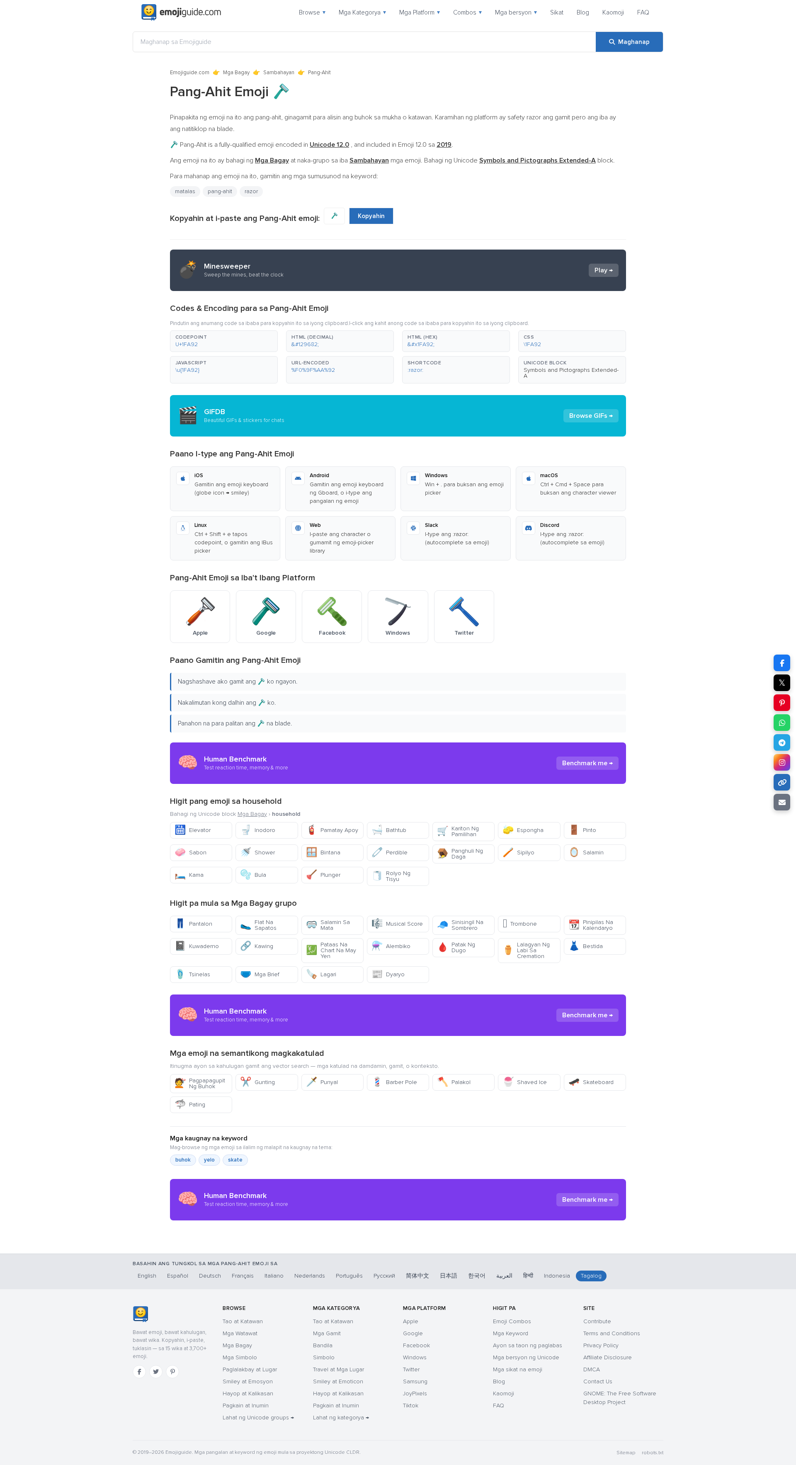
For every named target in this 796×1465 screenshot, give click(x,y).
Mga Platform (419, 12)
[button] (224, 341)
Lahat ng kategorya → (341, 1417)
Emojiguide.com (189, 72)
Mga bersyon (516, 12)
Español (177, 1275)
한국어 (476, 1275)
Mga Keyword (510, 1333)
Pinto (582, 830)
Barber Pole (394, 1082)
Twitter (411, 1369)
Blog (583, 12)
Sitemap (625, 1453)
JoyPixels (415, 1393)
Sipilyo (518, 852)
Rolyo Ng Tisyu (390, 876)
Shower (257, 852)
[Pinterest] (172, 1371)
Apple (410, 1321)
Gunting (257, 1082)
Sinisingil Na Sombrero (460, 925)
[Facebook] (139, 1371)
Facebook (416, 1345)
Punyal (322, 1082)
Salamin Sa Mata (328, 925)
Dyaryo (388, 974)
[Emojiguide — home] (181, 12)
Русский (384, 1275)
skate (235, 1160)
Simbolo (324, 1357)
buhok (183, 1160)
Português (349, 1275)
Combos (467, 12)
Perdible (389, 852)
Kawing (256, 946)
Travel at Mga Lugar (338, 1369)
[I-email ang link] (782, 802)
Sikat (556, 12)
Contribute (597, 1321)
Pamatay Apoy (332, 830)
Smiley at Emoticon (338, 1381)
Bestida (585, 946)
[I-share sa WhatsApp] (782, 722)
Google (413, 1333)
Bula (253, 874)
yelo (209, 1160)
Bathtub (388, 830)
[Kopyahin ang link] (782, 782)
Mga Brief (259, 974)
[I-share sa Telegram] (782, 742)
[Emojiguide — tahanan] (140, 1314)
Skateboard (591, 1082)
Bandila (322, 1345)
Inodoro (257, 830)
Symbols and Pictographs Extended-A (571, 372)
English (147, 1275)
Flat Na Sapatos (258, 925)
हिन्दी (528, 1275)
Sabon (190, 852)
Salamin (586, 852)
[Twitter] (156, 1371)
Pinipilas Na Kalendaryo (590, 925)
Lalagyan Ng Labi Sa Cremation (526, 950)
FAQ (643, 12)
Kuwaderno (197, 946)
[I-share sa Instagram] (782, 762)
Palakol (454, 1082)
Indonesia (557, 1275)
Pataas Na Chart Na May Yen (331, 950)
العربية (504, 1275)
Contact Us (597, 1381)
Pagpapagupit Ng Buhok (200, 1083)
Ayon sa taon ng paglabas (527, 1345)
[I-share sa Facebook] (782, 663)
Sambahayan (278, 72)
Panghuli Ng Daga (460, 853)
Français (243, 1275)
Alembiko (390, 946)
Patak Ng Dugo (456, 947)
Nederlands (309, 1275)
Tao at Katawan (243, 1321)
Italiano (274, 1275)
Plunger (323, 874)
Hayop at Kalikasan (248, 1393)
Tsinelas (192, 974)
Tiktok (410, 1405)
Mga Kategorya (362, 12)
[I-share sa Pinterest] (782, 702)
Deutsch (210, 1275)
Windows (415, 1357)
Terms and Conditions (611, 1333)
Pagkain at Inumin (246, 1405)
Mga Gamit (327, 1333)
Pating (190, 1104)
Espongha (523, 830)
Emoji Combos (512, 1321)
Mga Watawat (240, 1333)
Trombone (519, 923)
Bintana (323, 852)
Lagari (321, 974)
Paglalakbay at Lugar (250, 1369)
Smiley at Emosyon (248, 1381)
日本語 (448, 1275)
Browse (312, 12)
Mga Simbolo (240, 1357)
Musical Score (397, 923)
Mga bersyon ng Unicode (526, 1357)
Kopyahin (371, 216)
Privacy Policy (601, 1345)
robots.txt (652, 1453)
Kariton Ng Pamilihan (458, 831)
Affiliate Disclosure (607, 1357)
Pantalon (193, 923)
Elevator (193, 830)
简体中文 (417, 1275)
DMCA (591, 1369)
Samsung (415, 1381)
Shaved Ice (524, 1082)
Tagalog (591, 1275)
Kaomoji (613, 12)
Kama (189, 874)
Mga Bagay (236, 72)
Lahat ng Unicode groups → (258, 1417)
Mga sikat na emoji (517, 1369)
